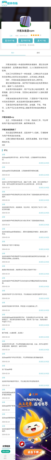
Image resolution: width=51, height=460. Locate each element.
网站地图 (5, 451)
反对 (45, 163)
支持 (40, 163)
